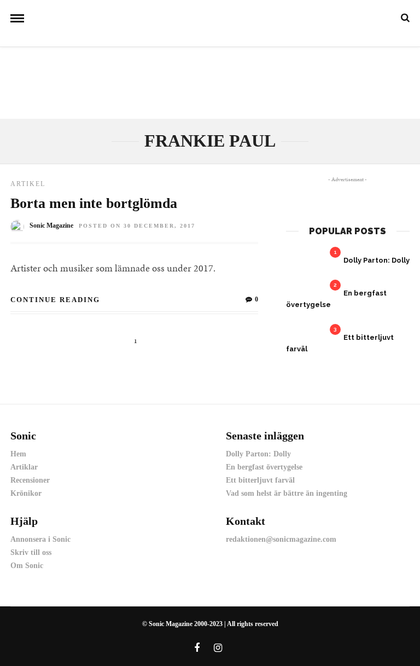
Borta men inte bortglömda (93, 203)
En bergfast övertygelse (264, 467)
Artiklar (24, 467)
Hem (18, 454)
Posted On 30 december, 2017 (137, 226)
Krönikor (26, 493)
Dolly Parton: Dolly (376, 260)
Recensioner (30, 480)
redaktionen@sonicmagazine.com (281, 539)
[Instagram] (218, 647)
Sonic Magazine (51, 225)
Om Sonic (26, 565)
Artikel (27, 184)
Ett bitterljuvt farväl (260, 480)
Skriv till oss (30, 552)
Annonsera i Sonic (40, 539)
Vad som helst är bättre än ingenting (286, 493)
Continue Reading (55, 300)
